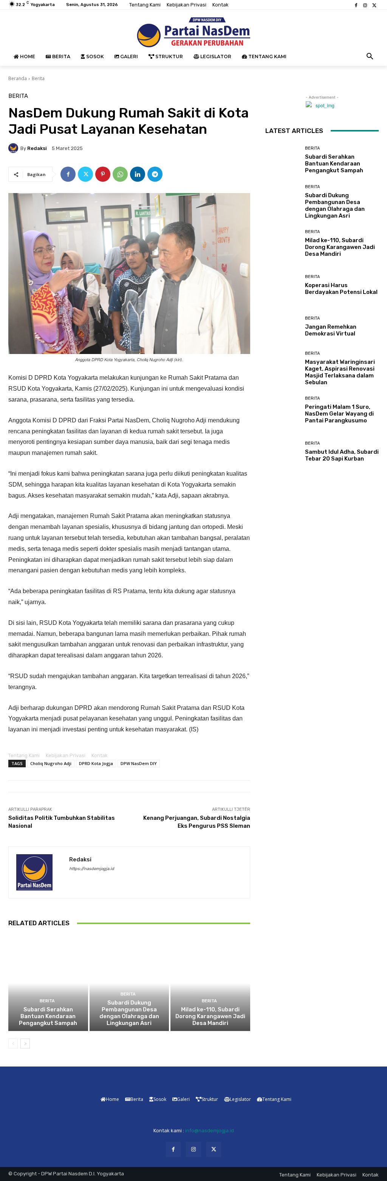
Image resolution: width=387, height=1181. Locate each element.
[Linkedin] (137, 174)
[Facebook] (356, 4)
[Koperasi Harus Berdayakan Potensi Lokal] (282, 285)
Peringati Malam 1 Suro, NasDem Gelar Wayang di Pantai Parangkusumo (339, 413)
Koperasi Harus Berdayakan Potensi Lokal (341, 288)
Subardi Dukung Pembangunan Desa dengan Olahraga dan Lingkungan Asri (129, 1012)
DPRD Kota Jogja (96, 763)
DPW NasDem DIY (139, 763)
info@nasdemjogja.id (209, 1130)
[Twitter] (374, 4)
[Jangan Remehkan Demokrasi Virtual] (282, 327)
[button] (370, 57)
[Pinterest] (102, 174)
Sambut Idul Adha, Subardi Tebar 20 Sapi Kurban (342, 455)
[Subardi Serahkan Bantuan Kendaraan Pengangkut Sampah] (48, 983)
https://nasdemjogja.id (91, 869)
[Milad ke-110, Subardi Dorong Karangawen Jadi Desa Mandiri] (210, 983)
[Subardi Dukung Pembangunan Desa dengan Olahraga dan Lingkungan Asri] (129, 983)
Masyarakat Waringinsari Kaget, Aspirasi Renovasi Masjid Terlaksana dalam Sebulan (340, 372)
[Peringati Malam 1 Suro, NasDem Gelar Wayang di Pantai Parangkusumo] (282, 410)
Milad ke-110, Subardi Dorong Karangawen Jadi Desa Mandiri (210, 1016)
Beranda (17, 78)
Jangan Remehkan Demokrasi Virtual (330, 330)
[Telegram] (155, 174)
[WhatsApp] (120, 174)
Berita (38, 78)
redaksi (37, 148)
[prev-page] (13, 1043)
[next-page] (25, 1043)
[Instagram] (365, 4)
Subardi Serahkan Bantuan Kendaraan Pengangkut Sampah (48, 1016)
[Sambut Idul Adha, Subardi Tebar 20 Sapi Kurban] (282, 452)
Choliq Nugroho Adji (50, 763)
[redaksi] (14, 148)
